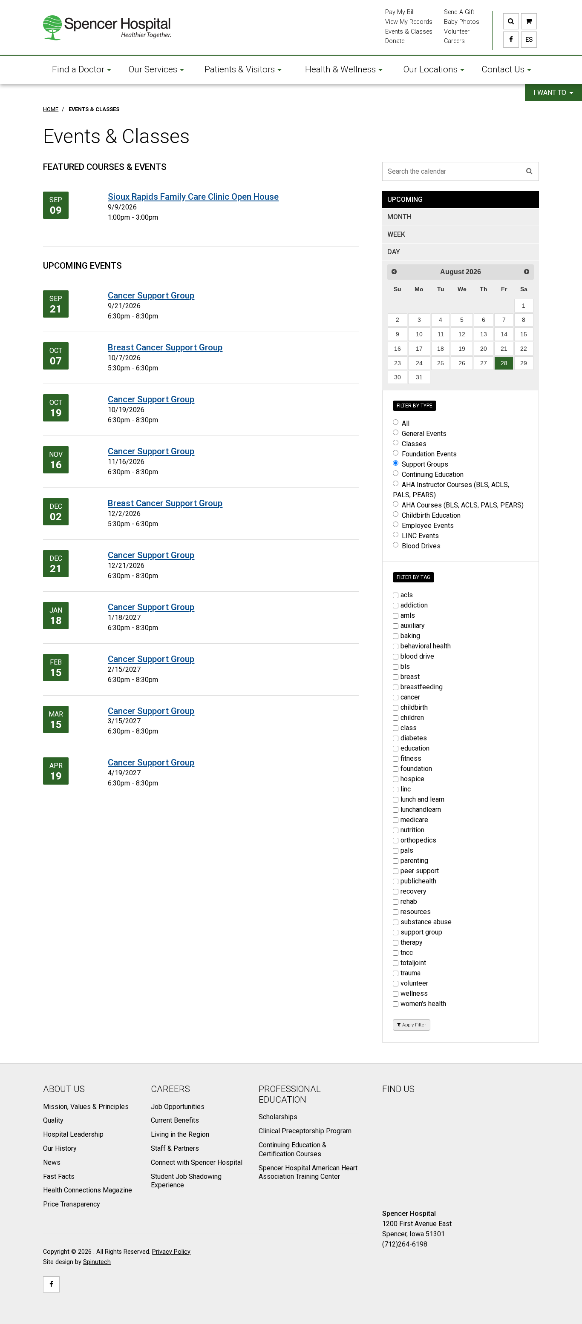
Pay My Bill (400, 12)
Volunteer (457, 31)
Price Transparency (71, 1204)
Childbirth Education (431, 515)
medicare (414, 820)
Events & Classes (408, 31)
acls (406, 595)
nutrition (412, 830)
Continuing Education (433, 474)
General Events (424, 434)
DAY (393, 252)
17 (419, 348)
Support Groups (425, 464)
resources (415, 912)
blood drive (417, 656)
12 (461, 334)
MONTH (399, 217)
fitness (410, 758)
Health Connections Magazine (87, 1190)
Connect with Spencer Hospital (196, 1162)
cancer (410, 697)
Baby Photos (461, 22)
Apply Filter (413, 1025)
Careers (454, 41)
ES (527, 39)
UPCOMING (405, 199)
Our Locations (430, 69)
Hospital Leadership (73, 1134)
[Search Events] (529, 171)
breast (410, 677)
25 (440, 363)
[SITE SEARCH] (511, 21)
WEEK (396, 234)
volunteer (414, 983)
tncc (406, 953)
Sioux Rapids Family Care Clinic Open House (193, 197)
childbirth (414, 707)
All (405, 423)
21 (504, 348)
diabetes (413, 738)
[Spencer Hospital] (107, 27)
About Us (64, 1089)
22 (523, 348)
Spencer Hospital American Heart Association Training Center (308, 1172)
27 (483, 363)
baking (410, 636)
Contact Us (502, 69)
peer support (419, 871)
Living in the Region (180, 1134)
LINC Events (420, 536)
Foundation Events (429, 454)
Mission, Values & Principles (86, 1107)
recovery (413, 891)
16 (397, 348)
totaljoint (413, 963)
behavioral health (425, 646)
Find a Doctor (78, 69)
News (52, 1162)
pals (406, 850)
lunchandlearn (420, 809)
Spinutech (97, 1262)
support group (421, 932)
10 (419, 334)
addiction (414, 605)
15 (523, 334)
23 (397, 363)
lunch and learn (422, 799)
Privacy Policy (171, 1251)
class (408, 728)
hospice (412, 779)
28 (504, 363)
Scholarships (278, 1117)
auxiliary (412, 626)
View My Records (408, 22)
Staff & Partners (175, 1148)
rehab (408, 901)
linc (405, 789)
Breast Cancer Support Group (165, 347)
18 (440, 348)
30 (397, 377)
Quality (53, 1120)
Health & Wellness (340, 69)
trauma (410, 973)
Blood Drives (421, 546)
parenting (414, 861)
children (412, 718)
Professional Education (290, 1094)
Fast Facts (59, 1176)
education (414, 748)
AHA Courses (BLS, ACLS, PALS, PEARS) (463, 505)
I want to (550, 93)
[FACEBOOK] (511, 40)
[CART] (529, 21)
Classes (414, 444)
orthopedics (418, 840)
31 (419, 377)
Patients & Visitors (240, 69)
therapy (411, 942)
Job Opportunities (178, 1107)
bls (405, 666)
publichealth (418, 881)
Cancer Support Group (151, 295)
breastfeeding (421, 687)
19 (461, 348)
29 (523, 363)
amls (407, 615)
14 (504, 334)
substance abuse (426, 922)
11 (441, 334)
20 (483, 348)
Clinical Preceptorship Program (305, 1131)
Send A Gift (459, 12)
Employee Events (428, 526)
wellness (414, 993)
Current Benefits (175, 1120)
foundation (416, 769)
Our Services (153, 69)
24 (419, 363)
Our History (60, 1148)
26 (461, 363)
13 (483, 334)
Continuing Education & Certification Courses (292, 1149)
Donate (394, 41)
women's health (423, 1004)
